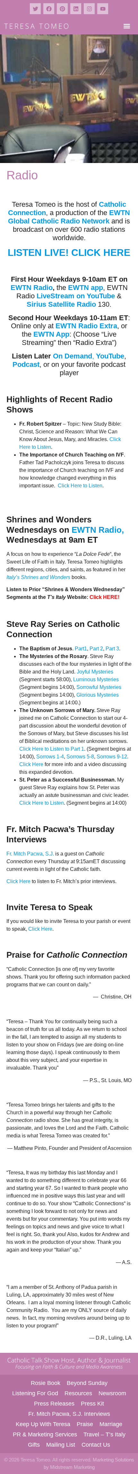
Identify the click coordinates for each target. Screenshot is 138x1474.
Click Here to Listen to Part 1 (51, 749)
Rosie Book (45, 1383)
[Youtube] (102, 8)
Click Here (31, 764)
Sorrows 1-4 (50, 756)
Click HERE (104, 597)
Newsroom (112, 1393)
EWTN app (85, 288)
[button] (126, 26)
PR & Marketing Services (45, 1434)
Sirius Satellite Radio (61, 304)
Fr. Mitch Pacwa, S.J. (30, 853)
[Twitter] (35, 8)
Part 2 (96, 648)
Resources (78, 1393)
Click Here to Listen (80, 485)
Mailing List (60, 1445)
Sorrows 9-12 (112, 756)
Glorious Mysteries (97, 695)
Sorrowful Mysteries (98, 687)
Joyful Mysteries (95, 671)
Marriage (110, 1424)
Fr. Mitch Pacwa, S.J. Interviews (69, 1414)
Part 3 (112, 648)
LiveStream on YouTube (76, 296)
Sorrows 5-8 (80, 756)
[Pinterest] (62, 8)
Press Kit (92, 1403)
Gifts (34, 1445)
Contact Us (96, 1445)
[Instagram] (89, 8)
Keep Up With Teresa (43, 1424)
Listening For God (35, 1393)
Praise (85, 1424)
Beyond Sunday (87, 1383)
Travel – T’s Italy (104, 1434)
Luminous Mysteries (96, 679)
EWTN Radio (32, 288)
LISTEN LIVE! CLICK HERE (69, 252)
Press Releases (54, 1403)
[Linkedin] (75, 8)
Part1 (81, 648)
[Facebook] (48, 8)
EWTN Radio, (98, 530)
